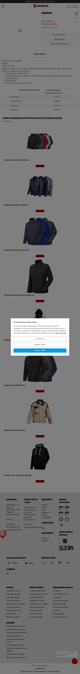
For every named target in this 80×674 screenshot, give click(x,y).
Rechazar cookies (40, 344)
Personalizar (40, 339)
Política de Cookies (60, 333)
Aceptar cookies (40, 350)
